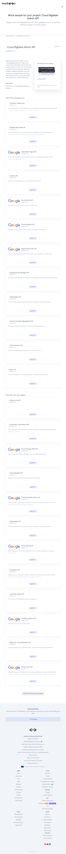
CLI (47, 806)
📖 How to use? (41, 79)
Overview (47, 773)
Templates (18, 820)
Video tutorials (18, 789)
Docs (18, 773)
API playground (18, 814)
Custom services (47, 795)
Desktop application (47, 800)
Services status (47, 784)
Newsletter (47, 825)
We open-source (47, 787)
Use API (32, 117)
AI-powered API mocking (47, 781)
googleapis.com (10, 51)
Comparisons (18, 798)
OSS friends (47, 830)
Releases (18, 784)
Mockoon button (49, 85)
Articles (18, 795)
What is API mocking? (33, 758)
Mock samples (9, 36)
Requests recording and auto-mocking (33, 749)
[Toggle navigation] (62, 6)
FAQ (18, 779)
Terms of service (47, 835)
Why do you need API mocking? (33, 760)
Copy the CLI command (47, 71)
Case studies (18, 800)
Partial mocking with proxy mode (33, 747)
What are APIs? (33, 755)
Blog (18, 781)
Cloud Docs (18, 776)
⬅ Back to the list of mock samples (33, 693)
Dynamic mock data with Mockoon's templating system (33, 752)
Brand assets (47, 828)
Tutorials (18, 787)
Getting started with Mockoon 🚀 (33, 741)
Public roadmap (47, 820)
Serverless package (47, 809)
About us (47, 814)
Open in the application (47, 68)
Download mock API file (47, 74)
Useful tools (18, 825)
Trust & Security (47, 779)
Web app (47, 803)
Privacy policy (47, 838)
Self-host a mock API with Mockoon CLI (33, 744)
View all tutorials (32, 763)
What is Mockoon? (33, 739)
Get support (47, 822)
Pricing (47, 776)
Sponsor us (47, 817)
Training (18, 792)
